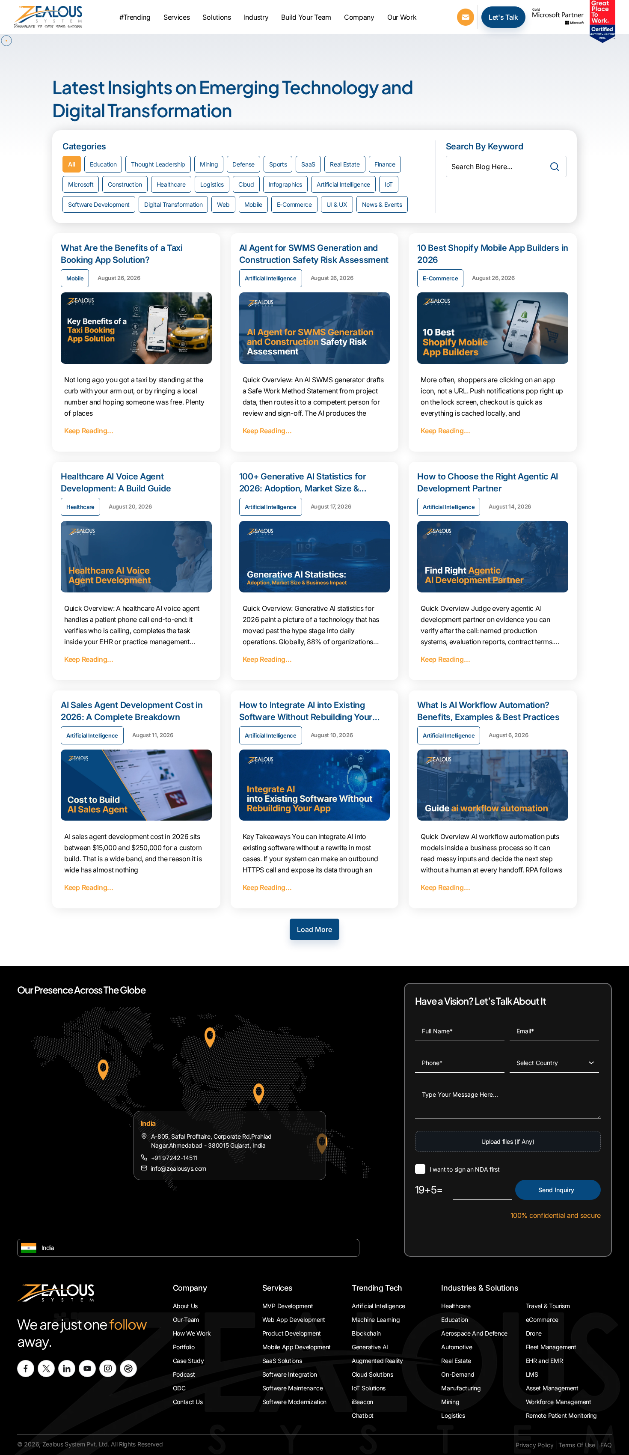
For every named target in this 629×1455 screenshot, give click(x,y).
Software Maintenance (292, 1388)
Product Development (291, 1333)
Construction (125, 184)
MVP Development (287, 1305)
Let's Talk (503, 17)
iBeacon (362, 1401)
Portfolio (184, 1347)
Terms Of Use (576, 1445)
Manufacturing (461, 1388)
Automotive (456, 1347)
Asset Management (552, 1388)
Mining (209, 164)
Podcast (184, 1374)
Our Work (402, 17)
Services (176, 17)
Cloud (246, 184)
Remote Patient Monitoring (561, 1415)
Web (223, 204)
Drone (534, 1333)
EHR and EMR (544, 1360)
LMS (532, 1374)
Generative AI (370, 1347)
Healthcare (171, 184)
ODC (179, 1388)
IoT (389, 184)
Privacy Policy (534, 1445)
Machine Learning (376, 1319)
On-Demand (457, 1374)
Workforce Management (558, 1401)
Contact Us (188, 1401)
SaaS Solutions (282, 1360)
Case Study (188, 1360)
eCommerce (542, 1319)
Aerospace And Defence (474, 1333)
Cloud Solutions (372, 1374)
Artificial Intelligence (343, 184)
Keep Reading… (88, 430)
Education (103, 164)
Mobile (253, 204)
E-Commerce (294, 204)
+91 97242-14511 (174, 1157)
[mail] (465, 16)
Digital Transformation (173, 204)
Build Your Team (306, 17)
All (71, 164)
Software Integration (289, 1374)
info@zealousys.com (179, 1168)
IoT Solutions (369, 1388)
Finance (384, 164)
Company (359, 17)
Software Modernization (294, 1401)
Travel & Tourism (548, 1305)
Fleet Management (551, 1347)
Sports (278, 164)
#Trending (135, 17)
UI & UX (336, 204)
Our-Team (186, 1319)
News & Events (382, 204)
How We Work (192, 1333)
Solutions (216, 17)
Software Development (99, 204)
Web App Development (293, 1319)
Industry (256, 17)
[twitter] (46, 1368)
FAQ (606, 1445)
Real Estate (345, 164)
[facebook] (25, 1368)
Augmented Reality (377, 1360)
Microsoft (80, 184)
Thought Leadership (158, 164)
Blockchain (366, 1333)
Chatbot (363, 1415)
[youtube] (87, 1368)
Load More (314, 929)
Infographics (285, 184)
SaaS (308, 164)
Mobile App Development (296, 1347)
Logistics (212, 184)
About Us (185, 1305)
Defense (243, 164)
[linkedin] (66, 1368)
